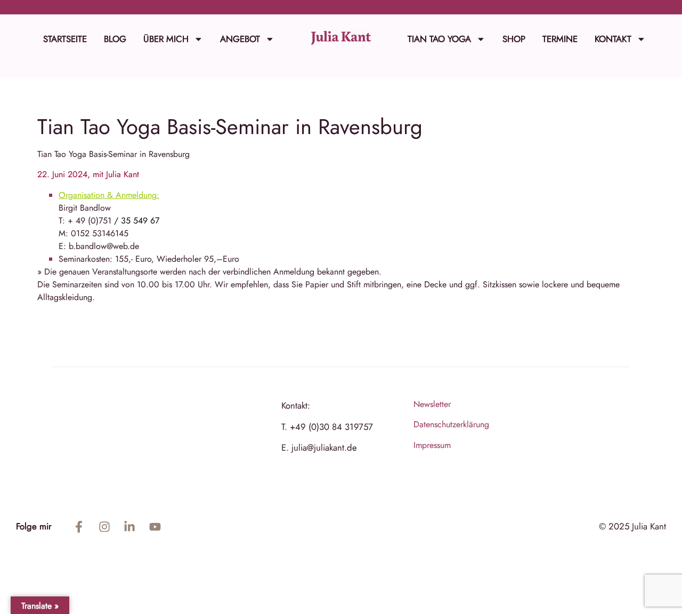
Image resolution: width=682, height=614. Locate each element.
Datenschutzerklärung (451, 424)
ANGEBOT (240, 38)
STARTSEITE (65, 38)
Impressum (432, 445)
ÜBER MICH (166, 38)
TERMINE (560, 38)
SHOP (513, 38)
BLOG (115, 38)
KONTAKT (613, 38)
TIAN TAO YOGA (439, 38)
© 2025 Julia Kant (632, 526)
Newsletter (432, 404)
